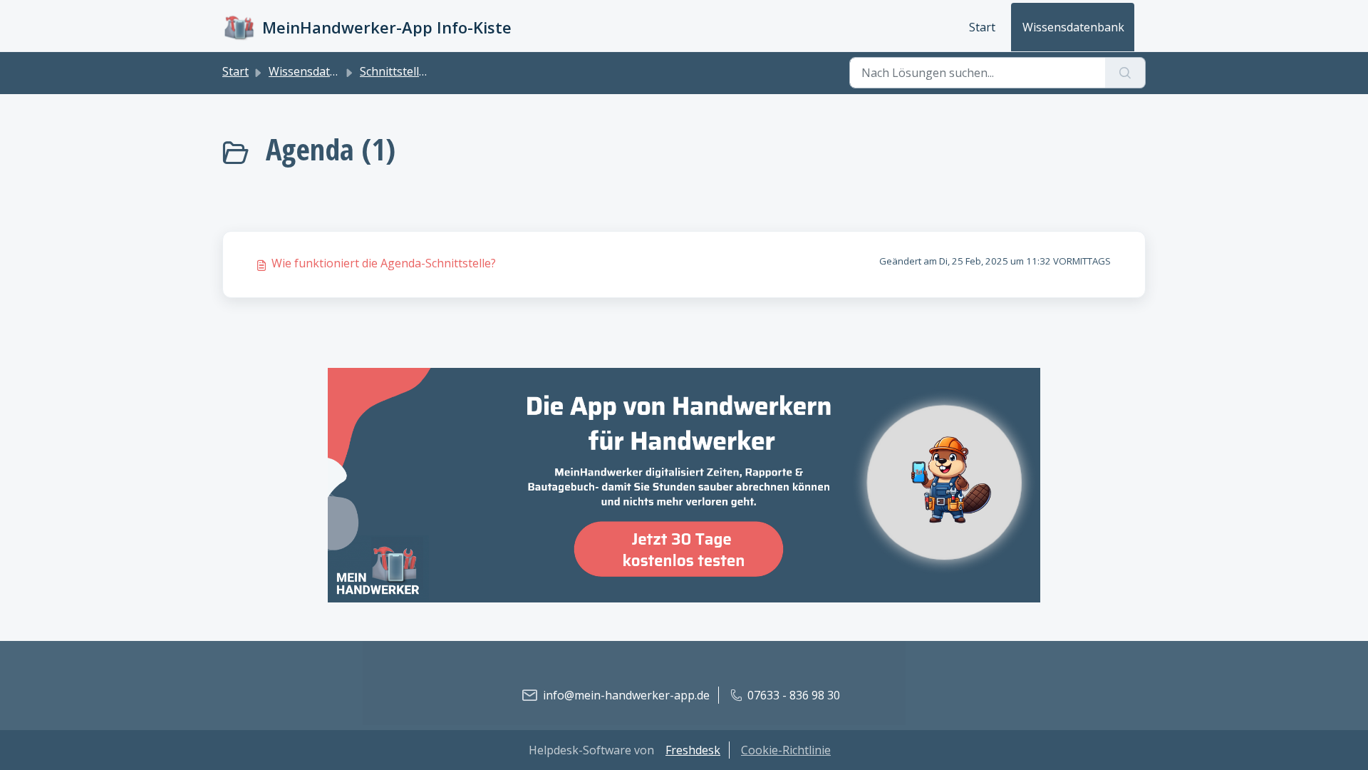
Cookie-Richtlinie (786, 750)
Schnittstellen (396, 71)
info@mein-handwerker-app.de (626, 695)
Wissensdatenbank (1073, 27)
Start (982, 27)
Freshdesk (692, 750)
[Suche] (1125, 72)
